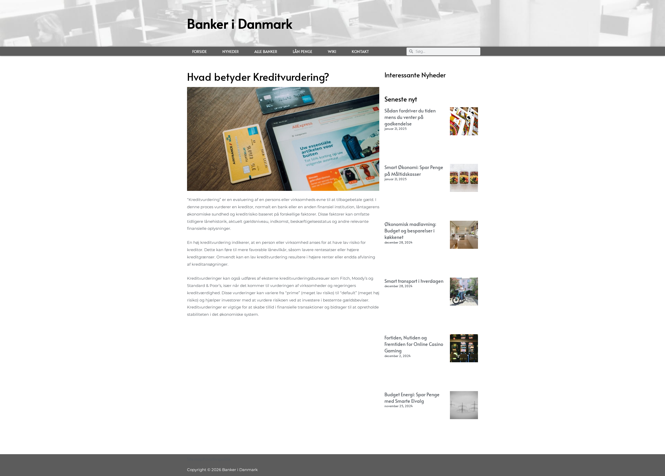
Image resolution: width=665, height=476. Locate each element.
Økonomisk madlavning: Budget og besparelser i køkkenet (410, 230)
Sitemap (195, 459)
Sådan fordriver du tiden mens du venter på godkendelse (410, 117)
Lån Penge (302, 51)
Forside (199, 51)
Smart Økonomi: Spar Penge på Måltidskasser (413, 170)
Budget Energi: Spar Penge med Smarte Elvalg (412, 397)
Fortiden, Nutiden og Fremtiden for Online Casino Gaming (413, 344)
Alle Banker (265, 51)
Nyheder (230, 51)
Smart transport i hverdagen (413, 281)
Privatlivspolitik (217, 459)
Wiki (332, 51)
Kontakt (360, 51)
